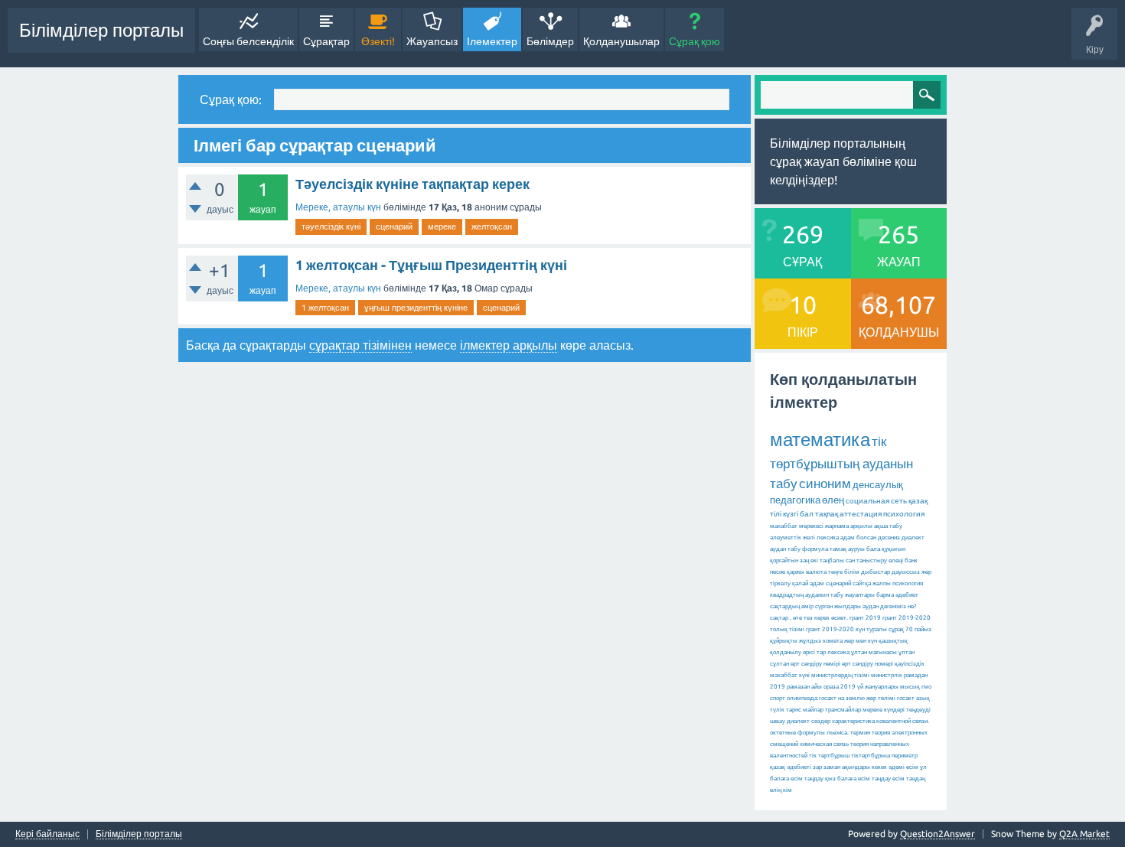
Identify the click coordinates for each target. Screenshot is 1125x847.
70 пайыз (918, 629)
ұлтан (906, 652)
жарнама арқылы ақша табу (863, 526)
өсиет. (839, 617)
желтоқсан (491, 226)
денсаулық (878, 484)
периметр (905, 755)
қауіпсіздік (909, 663)
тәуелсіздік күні (331, 226)
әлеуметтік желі (792, 537)
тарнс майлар (804, 709)
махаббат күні (790, 675)
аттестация (861, 514)
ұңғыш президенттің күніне (416, 307)
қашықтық (893, 640)
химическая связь (824, 744)
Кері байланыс (47, 834)
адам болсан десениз (870, 537)
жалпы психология (897, 583)
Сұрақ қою (694, 41)
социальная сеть (876, 501)
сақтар (779, 617)
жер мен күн (860, 640)
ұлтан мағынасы (874, 652)
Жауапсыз (432, 41)
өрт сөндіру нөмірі (815, 663)
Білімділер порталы (101, 30)
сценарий (394, 226)
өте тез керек (811, 617)
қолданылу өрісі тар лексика (809, 652)
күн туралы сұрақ (880, 629)
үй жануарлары (877, 686)
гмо (926, 686)
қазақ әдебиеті (790, 767)
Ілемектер (492, 41)
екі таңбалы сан (832, 560)
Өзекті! (378, 41)
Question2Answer (937, 834)
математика (820, 439)
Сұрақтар (326, 41)
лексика (828, 537)
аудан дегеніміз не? (889, 606)
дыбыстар (875, 571)
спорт (777, 698)
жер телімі (880, 698)
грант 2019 (865, 617)
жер (926, 571)
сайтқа (862, 583)
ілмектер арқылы (508, 345)
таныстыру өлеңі (879, 560)
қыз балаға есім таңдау (858, 778)
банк (911, 560)
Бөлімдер (550, 41)
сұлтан (779, 663)
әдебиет (906, 594)
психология (903, 514)
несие (777, 571)
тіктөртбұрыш (870, 755)
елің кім (781, 790)
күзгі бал (798, 514)
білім (851, 571)
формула (815, 549)
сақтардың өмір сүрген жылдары (815, 606)
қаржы (795, 571)
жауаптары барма (869, 594)
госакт (906, 698)
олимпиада (802, 698)
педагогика (795, 499)
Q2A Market (1084, 834)
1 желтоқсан (325, 307)
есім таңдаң (908, 778)
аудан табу (785, 549)
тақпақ (826, 514)
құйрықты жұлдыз (795, 640)
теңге (835, 571)
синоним (825, 483)
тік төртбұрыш (829, 755)
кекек (879, 767)
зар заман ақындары (841, 767)
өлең (833, 499)
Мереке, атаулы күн (338, 207)
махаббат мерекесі (796, 526)
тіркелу (780, 583)
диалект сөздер (808, 721)
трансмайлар (843, 709)
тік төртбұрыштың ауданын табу (841, 462)
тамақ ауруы (847, 549)
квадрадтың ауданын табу (806, 594)
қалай (800, 583)
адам (817, 583)
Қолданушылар (621, 41)
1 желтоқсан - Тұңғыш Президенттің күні (431, 264)
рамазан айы (804, 686)
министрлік (886, 675)
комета (833, 640)
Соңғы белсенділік (248, 41)
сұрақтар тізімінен (360, 345)
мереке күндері (883, 709)
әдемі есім (903, 767)
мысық (910, 686)
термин (860, 732)
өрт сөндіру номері (867, 663)
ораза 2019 (839, 686)
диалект (913, 537)
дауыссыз (906, 571)
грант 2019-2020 (830, 629)
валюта (816, 571)
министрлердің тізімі (840, 675)
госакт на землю (842, 698)
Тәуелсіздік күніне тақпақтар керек (412, 183)
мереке (442, 226)
